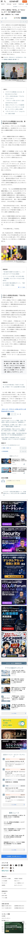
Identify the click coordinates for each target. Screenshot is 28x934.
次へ (18, 414)
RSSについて (17, 880)
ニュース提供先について (19, 883)
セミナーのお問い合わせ (6, 908)
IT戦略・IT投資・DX (6, 448)
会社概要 (3, 916)
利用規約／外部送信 (18, 878)
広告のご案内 (4, 895)
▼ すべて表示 (21, 287)
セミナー (3, 4)
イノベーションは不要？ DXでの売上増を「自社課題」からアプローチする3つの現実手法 (13, 278)
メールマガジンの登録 (6, 878)
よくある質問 (4, 880)
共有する (24, 17)
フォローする (24, 21)
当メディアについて (18, 885)
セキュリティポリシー (6, 918)
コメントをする (10, 486)
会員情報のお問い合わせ (19, 905)
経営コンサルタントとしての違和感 (15, 105)
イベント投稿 (4, 897)
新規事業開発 (5, 451)
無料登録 (24, 1)
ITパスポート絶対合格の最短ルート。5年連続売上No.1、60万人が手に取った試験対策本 (14, 493)
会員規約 (3, 885)
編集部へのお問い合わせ (6, 905)
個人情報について (5, 920)
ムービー (15, 4)
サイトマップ (4, 883)
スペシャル (9, 4)
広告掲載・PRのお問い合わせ (13, 856)
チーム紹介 (4, 893)
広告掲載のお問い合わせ (19, 908)
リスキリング (21, 4)
